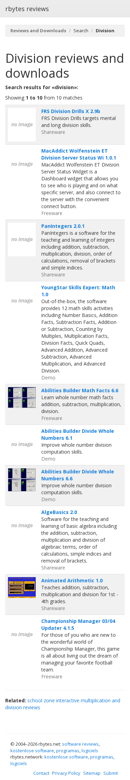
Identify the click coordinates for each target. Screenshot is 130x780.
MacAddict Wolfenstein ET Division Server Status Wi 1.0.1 (78, 154)
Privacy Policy (66, 773)
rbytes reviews (27, 9)
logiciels (89, 750)
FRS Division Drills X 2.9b (70, 111)
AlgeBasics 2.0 (59, 512)
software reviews (80, 744)
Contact (41, 773)
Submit (110, 773)
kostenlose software (32, 750)
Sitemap (92, 773)
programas (67, 750)
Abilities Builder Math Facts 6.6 (79, 390)
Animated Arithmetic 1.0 (72, 580)
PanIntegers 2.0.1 (63, 226)
